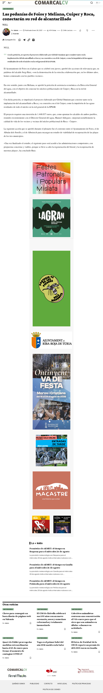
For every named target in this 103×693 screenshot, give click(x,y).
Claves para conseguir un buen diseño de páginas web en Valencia (17, 616)
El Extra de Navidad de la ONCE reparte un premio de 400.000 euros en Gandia (85, 645)
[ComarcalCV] (51, 2)
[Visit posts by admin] (6, 32)
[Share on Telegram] (24, 40)
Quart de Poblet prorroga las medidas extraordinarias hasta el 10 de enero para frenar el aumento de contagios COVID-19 (17, 648)
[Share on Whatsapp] (19, 40)
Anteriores (8, 9)
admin (16, 30)
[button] (5, 3)
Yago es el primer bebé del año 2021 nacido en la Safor (50, 643)
